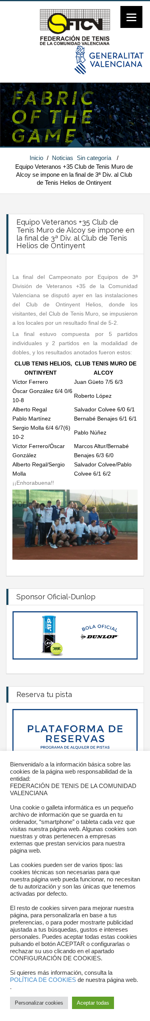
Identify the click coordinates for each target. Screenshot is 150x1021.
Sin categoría (94, 157)
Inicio (36, 157)
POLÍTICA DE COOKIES (43, 980)
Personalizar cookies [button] (39, 1003)
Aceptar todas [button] (93, 1003)
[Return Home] (75, 27)
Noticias (62, 157)
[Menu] (131, 17)
